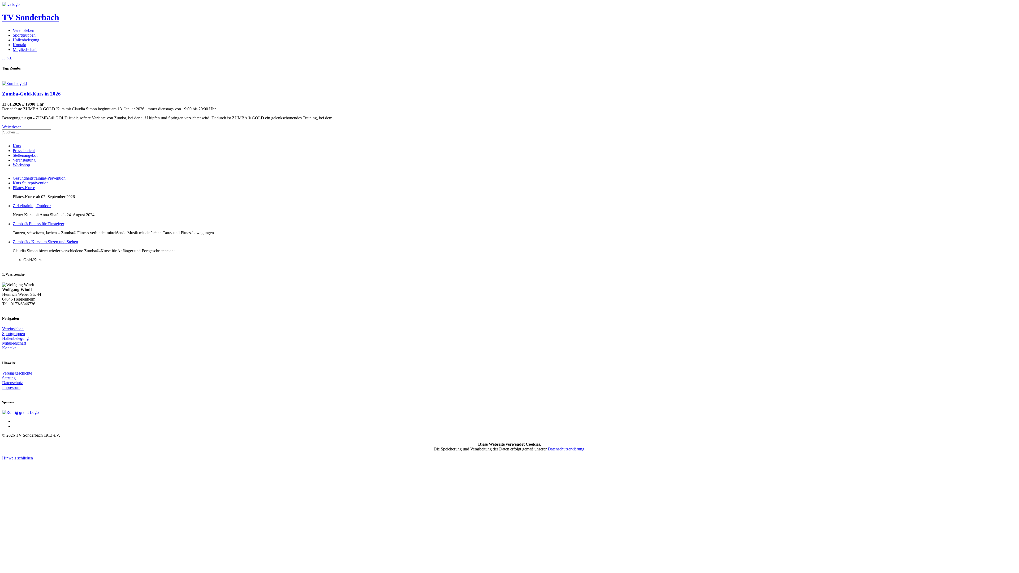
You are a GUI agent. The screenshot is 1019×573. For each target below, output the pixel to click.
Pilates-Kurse (24, 187)
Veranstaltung (24, 160)
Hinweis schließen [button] (17, 458)
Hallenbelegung (26, 40)
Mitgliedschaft (25, 49)
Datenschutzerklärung (566, 449)
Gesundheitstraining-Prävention (39, 178)
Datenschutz (12, 382)
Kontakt (19, 44)
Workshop (21, 165)
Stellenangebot (25, 155)
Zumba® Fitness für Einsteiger (38, 224)
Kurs (17, 146)
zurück (7, 58)
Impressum (11, 387)
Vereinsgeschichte (17, 373)
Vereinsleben (23, 30)
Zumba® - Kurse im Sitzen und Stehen (45, 242)
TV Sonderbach (30, 17)
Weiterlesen (11, 127)
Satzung (9, 378)
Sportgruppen (24, 35)
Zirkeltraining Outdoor (32, 205)
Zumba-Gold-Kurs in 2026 (31, 94)
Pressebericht (24, 150)
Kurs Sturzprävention (31, 183)
